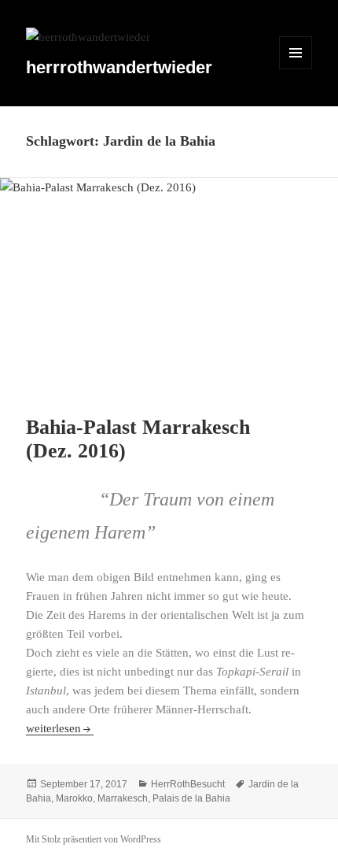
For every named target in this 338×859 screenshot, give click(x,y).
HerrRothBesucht (188, 784)
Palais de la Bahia (191, 798)
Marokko (74, 798)
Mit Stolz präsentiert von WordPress (93, 839)
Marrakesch (122, 798)
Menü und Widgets (296, 68)
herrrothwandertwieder (119, 67)
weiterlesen (60, 728)
